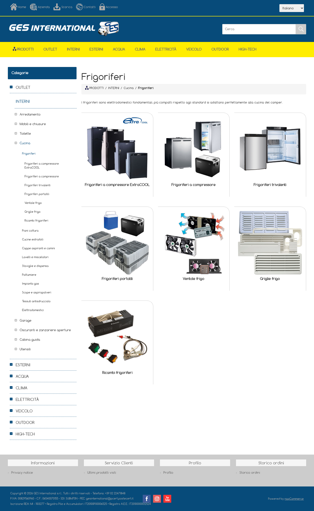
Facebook (147, 499)
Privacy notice (22, 472)
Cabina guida (30, 339)
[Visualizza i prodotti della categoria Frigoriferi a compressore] (193, 148)
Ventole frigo (193, 278)
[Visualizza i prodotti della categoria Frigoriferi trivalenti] (270, 148)
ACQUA (119, 49)
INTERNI (73, 49)
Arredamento (30, 114)
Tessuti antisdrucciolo (36, 301)
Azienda (44, 7)
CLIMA (140, 49)
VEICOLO (194, 49)
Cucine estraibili (32, 239)
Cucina (25, 143)
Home (22, 7)
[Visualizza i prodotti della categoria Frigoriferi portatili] (117, 242)
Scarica (66, 7)
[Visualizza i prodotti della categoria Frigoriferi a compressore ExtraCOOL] (117, 148)
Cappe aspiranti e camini (38, 248)
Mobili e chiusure (33, 124)
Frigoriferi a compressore (193, 184)
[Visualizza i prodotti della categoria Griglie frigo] (270, 242)
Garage (25, 320)
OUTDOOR (220, 49)
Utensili (25, 349)
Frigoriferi (29, 153)
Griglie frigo (270, 278)
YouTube (167, 499)
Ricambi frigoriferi (117, 372)
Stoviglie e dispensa (35, 266)
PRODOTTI (96, 88)
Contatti (90, 7)
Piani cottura (30, 230)
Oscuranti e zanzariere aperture (45, 330)
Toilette (25, 133)
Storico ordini (249, 472)
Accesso (112, 7)
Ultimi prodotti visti (101, 472)
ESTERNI (96, 49)
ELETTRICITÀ (165, 49)
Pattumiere (29, 274)
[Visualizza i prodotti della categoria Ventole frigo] (193, 242)
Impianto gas (30, 283)
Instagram (157, 499)
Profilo (168, 472)
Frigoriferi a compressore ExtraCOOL (117, 184)
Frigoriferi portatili (117, 278)
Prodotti (25, 49)
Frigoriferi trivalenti (270, 184)
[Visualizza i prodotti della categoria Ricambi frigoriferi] (117, 336)
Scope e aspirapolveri (36, 292)
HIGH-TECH (247, 49)
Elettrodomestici (33, 310)
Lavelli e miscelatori (35, 257)
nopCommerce (294, 498)
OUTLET (50, 49)
